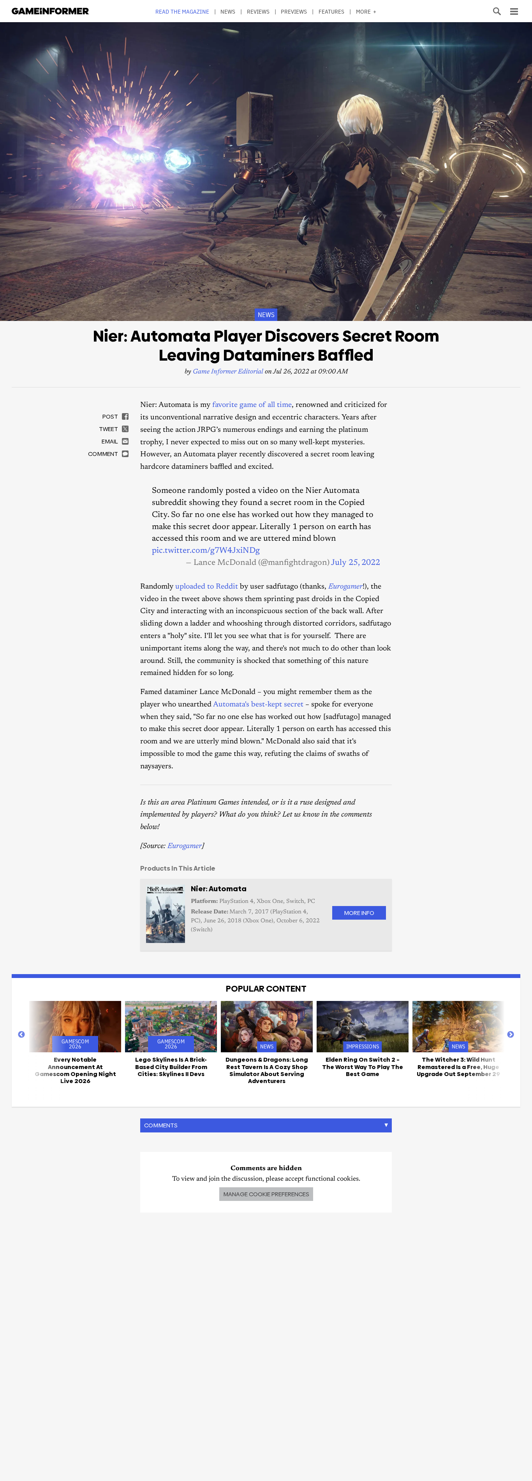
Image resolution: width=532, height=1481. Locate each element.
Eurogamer (184, 846)
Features (332, 11)
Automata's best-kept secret (258, 704)
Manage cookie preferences (266, 1194)
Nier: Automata (219, 889)
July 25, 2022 (355, 563)
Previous (21, 1035)
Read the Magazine (182, 11)
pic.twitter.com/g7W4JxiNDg (206, 551)
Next (510, 1035)
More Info (359, 913)
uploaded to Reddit (206, 587)
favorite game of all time (252, 405)
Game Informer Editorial (228, 372)
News (227, 11)
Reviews (258, 11)
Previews (294, 11)
